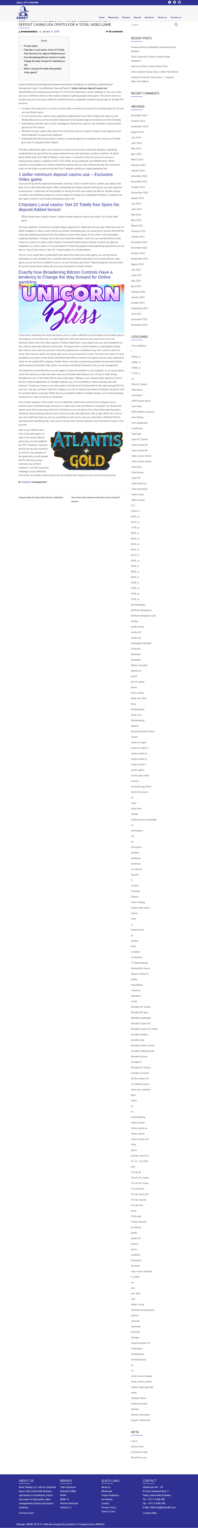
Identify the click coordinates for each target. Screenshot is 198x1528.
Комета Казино (139, 1403)
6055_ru (135, 516)
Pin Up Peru (137, 1205)
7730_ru (135, 527)
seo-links (136, 1293)
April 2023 (136, 220)
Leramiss (136, 990)
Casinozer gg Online (141, 786)
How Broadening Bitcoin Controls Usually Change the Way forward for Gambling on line (44, 61)
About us (162, 17)
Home (102, 17)
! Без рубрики (138, 345)
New (133, 1095)
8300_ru (135, 538)
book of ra (136, 715)
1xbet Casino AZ (139, 445)
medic (134, 1001)
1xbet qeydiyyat (139, 489)
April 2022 (136, 286)
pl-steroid (136, 1227)
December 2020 (139, 319)
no (132, 1111)
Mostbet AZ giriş (139, 1012)
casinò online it (138, 764)
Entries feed (137, 1446)
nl (132, 1106)
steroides (136, 1326)
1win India (136, 406)
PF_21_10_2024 (139, 1161)
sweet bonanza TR (140, 1343)
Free (133, 918)
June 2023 (136, 209)
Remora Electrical (69, 1503)
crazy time (136, 808)
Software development (142, 1310)
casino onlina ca (139, 753)
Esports (135, 874)
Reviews (135, 1266)
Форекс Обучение (140, 1420)
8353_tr (135, 549)
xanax (134, 1392)
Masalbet (136, 996)
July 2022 (136, 269)
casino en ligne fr (139, 748)
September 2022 (139, 258)
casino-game (137, 770)
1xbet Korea (137, 472)
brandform (71, 1524)
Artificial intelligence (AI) (143, 615)
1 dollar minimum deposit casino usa (88, 88)
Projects (126, 17)
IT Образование (139, 962)
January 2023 (138, 236)
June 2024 (136, 143)
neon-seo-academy (141, 1089)
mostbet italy (137, 1040)
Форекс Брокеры (140, 1414)
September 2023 (139, 192)
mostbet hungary (139, 1034)
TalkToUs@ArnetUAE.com (163, 1507)
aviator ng (136, 637)
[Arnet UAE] (23, 13)
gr (132, 935)
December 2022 (139, 242)
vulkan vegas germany (142, 1387)
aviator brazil (137, 626)
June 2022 (136, 275)
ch (132, 797)
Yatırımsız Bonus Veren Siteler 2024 (149, 66)
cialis (133, 803)
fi (131, 880)
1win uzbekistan (139, 423)
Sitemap (20, 1524)
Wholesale (113, 17)
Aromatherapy (138, 604)
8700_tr (135, 566)
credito (134, 814)
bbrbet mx (136, 670)
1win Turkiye (137, 417)
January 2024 (138, 170)
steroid (134, 1315)
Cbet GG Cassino (139, 792)
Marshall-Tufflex (68, 1491)
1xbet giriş (136, 467)
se (132, 1282)
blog (133, 704)
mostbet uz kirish (140, 1073)
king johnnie (137, 985)
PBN (133, 1144)
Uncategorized (39, 482)
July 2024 (136, 137)
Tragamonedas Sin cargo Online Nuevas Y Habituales (41, 497)
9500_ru (135, 588)
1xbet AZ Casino (139, 439)
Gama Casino (137, 929)
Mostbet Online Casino (142, 1045)
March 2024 (137, 159)
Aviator (134, 621)
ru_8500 (135, 1277)
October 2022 (138, 253)
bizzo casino (137, 693)
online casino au (139, 1128)
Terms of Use (108, 1511)
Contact (105, 1503)
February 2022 (138, 291)
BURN (63, 1495)
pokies (134, 1243)
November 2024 (139, 115)
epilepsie (136, 858)
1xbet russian (138, 500)
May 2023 (136, 214)
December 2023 (139, 176)
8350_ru (135, 544)
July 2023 (136, 203)
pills (133, 1166)
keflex (134, 979)
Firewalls (135, 891)
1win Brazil (136, 395)
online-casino (138, 1133)
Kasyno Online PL (140, 974)
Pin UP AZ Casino (140, 1177)
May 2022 (136, 280)
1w (132, 378)
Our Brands (107, 1499)
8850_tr (135, 571)
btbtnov (135, 726)
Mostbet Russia (139, 1056)
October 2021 (138, 302)
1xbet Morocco (138, 483)
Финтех (135, 1409)
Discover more (26, 1513)
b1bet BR (135, 648)
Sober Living (137, 1304)
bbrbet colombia (139, 665)
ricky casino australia (141, 1271)
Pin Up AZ (136, 1172)
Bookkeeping (137, 720)
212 (133, 505)
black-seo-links (139, 698)
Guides (134, 940)
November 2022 (139, 247)
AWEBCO (100, 1524)
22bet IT (135, 511)
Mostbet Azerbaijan (141, 1018)
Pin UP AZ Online (139, 1183)
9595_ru (135, 593)
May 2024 (136, 148)
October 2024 (138, 121)
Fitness (135, 896)
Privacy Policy (108, 1507)
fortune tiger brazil (140, 907)
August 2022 (137, 264)
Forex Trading (138, 902)
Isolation (135, 951)
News (134, 1100)
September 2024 (139, 126)
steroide (135, 1321)
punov (134, 1249)
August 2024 (137, 132)
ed (132, 836)
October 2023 (138, 187)
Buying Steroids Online (142, 731)
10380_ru (136, 362)
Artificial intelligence (141, 610)
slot (133, 1299)
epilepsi (135, 852)
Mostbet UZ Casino (141, 1067)
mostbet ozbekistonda (142, 1051)
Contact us (176, 17)
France (134, 913)
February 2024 (138, 165)
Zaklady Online (138, 1398)
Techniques (137, 1348)
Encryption (136, 847)
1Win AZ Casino (139, 384)
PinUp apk (136, 1216)
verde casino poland (141, 1381)
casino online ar (139, 759)
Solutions (149, 17)
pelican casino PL (140, 1155)
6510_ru (135, 522)
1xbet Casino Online (141, 461)
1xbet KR (135, 478)
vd (132, 1370)
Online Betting (138, 1117)
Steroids (135, 1332)
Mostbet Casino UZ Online (144, 1029)
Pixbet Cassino (139, 1221)
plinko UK (136, 1238)
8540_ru (135, 560)
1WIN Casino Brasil (141, 400)
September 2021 (139, 308)
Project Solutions (110, 1495)
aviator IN (136, 632)
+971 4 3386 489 (156, 1499)
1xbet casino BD (139, 450)
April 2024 (136, 154)
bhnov (134, 687)
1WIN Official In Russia (142, 411)
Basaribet (136, 659)
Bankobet (136, 654)
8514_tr (135, 555)
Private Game (31, 46)
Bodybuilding (137, 709)
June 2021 (136, 313)
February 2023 (138, 231)
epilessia (135, 863)
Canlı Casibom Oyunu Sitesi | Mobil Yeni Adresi (155, 71)
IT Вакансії (136, 957)
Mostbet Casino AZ (141, 1023)
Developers (137, 830)
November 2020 (139, 324)
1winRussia (137, 428)
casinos (135, 781)
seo (133, 1288)
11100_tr (135, 373)
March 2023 (137, 225)
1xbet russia (137, 494)
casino (134, 737)
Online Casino (138, 1122)
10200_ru (136, 356)
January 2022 (138, 297)
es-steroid (136, 869)
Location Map (150, 1513)
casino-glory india (140, 775)
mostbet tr (136, 1062)
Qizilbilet (135, 1255)
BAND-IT (64, 1499)
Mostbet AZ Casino (141, 1007)
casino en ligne (138, 742)
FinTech (135, 885)
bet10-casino (138, 681)
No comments (116, 31)
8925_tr (135, 577)
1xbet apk (136, 434)
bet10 (134, 676)
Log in (134, 1441)
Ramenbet (136, 1260)
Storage (135, 1337)
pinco (134, 1210)
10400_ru (136, 367)
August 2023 (137, 198)
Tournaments (137, 1354)
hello (133, 946)
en (132, 841)
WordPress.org (138, 1457)
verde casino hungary (141, 1376)
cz (132, 825)
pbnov (134, 1150)
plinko (134, 1232)
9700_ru (135, 599)
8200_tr (135, 533)
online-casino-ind (140, 1139)
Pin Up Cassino (139, 1199)
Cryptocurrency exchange (144, 819)
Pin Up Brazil (137, 1188)
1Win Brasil (136, 389)
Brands (137, 17)
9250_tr (135, 582)
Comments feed (139, 1452)
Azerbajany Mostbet (141, 643)
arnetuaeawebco (29, 31)
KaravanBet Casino (140, 968)
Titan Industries (68, 1487)
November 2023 (139, 181)
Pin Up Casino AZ (140, 1194)
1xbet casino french (141, 456)
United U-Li (65, 1507)
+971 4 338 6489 (30, 2)
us (132, 1365)
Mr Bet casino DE (140, 1078)
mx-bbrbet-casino (140, 1084)
